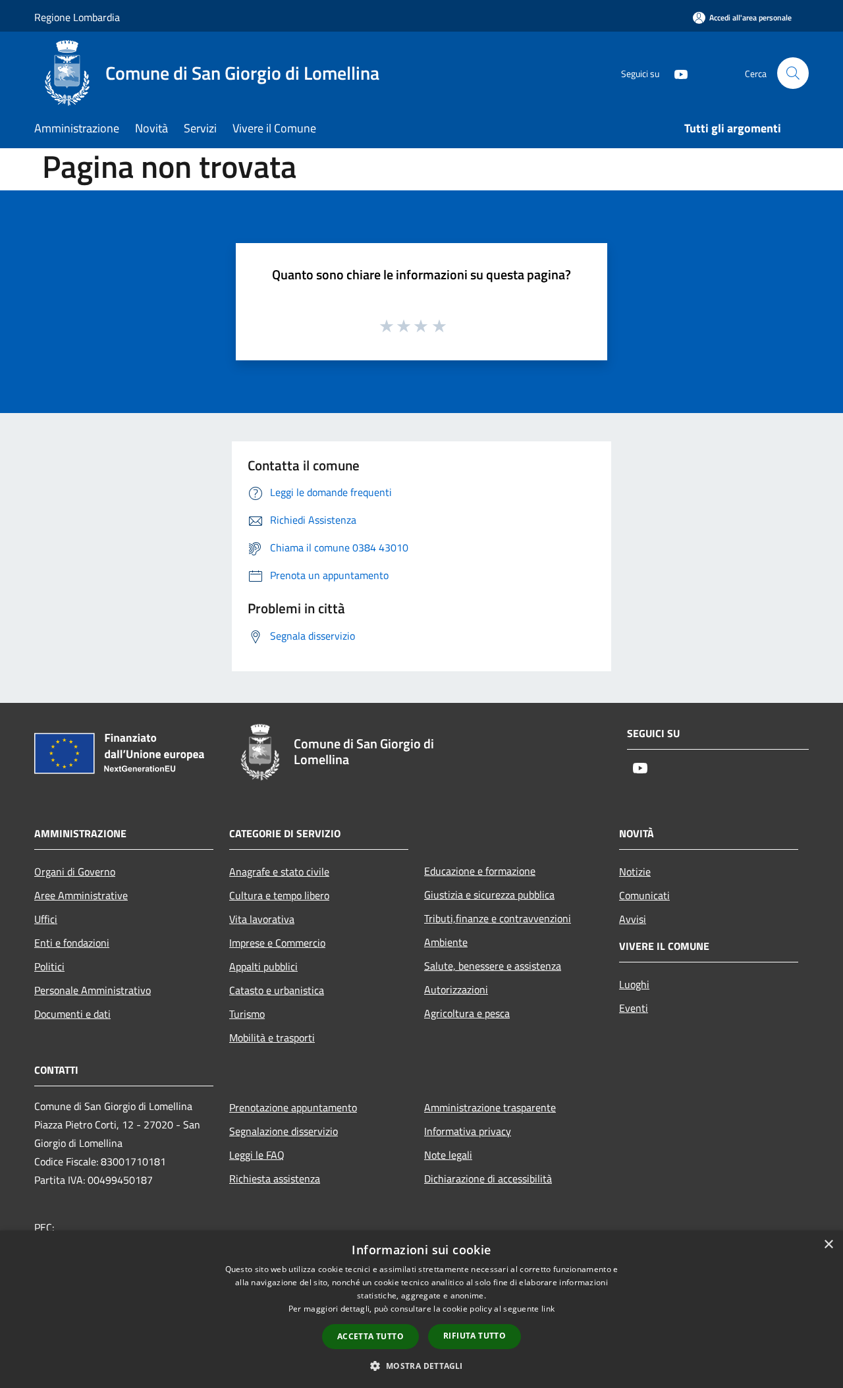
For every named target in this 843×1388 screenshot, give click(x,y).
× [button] (828, 1245)
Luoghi (634, 984)
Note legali (448, 1155)
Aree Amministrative (81, 895)
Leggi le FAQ (257, 1155)
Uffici (45, 919)
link (548, 1308)
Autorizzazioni (456, 989)
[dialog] (421, 1309)
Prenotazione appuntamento (293, 1107)
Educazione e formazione (479, 871)
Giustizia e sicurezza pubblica (489, 894)
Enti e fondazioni (71, 943)
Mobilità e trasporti (272, 1037)
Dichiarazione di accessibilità (488, 1178)
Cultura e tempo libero (279, 895)
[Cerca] (793, 73)
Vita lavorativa (261, 919)
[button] (421, 1365)
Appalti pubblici (263, 966)
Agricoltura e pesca (467, 1013)
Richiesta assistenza (274, 1178)
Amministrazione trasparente (490, 1107)
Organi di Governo (74, 871)
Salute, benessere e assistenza (492, 966)
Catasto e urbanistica (276, 990)
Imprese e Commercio (277, 943)
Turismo (247, 1014)
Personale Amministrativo (92, 990)
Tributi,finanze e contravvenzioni (497, 918)
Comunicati (644, 895)
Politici (49, 966)
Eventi (633, 1008)
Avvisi (632, 919)
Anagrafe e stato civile (279, 871)
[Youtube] (676, 73)
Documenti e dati (72, 1014)
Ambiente (446, 942)
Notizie (635, 871)
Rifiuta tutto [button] (474, 1335)
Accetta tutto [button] (370, 1336)
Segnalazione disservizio (283, 1131)
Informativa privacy (467, 1131)
